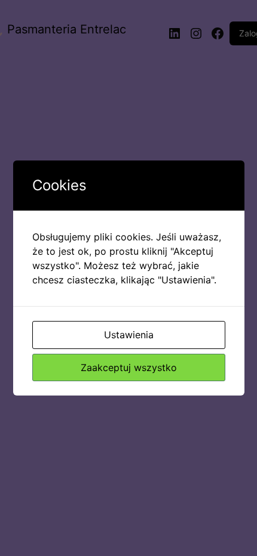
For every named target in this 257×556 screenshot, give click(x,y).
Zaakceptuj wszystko (129, 367)
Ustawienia (129, 335)
